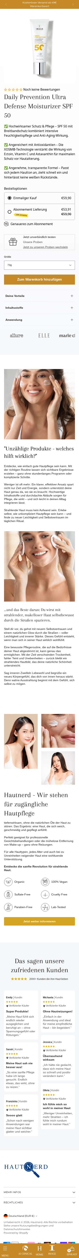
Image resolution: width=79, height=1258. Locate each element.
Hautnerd (36, 1222)
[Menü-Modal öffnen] (5, 1250)
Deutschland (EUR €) (21, 1215)
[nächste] (72, 4)
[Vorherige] (6, 4)
